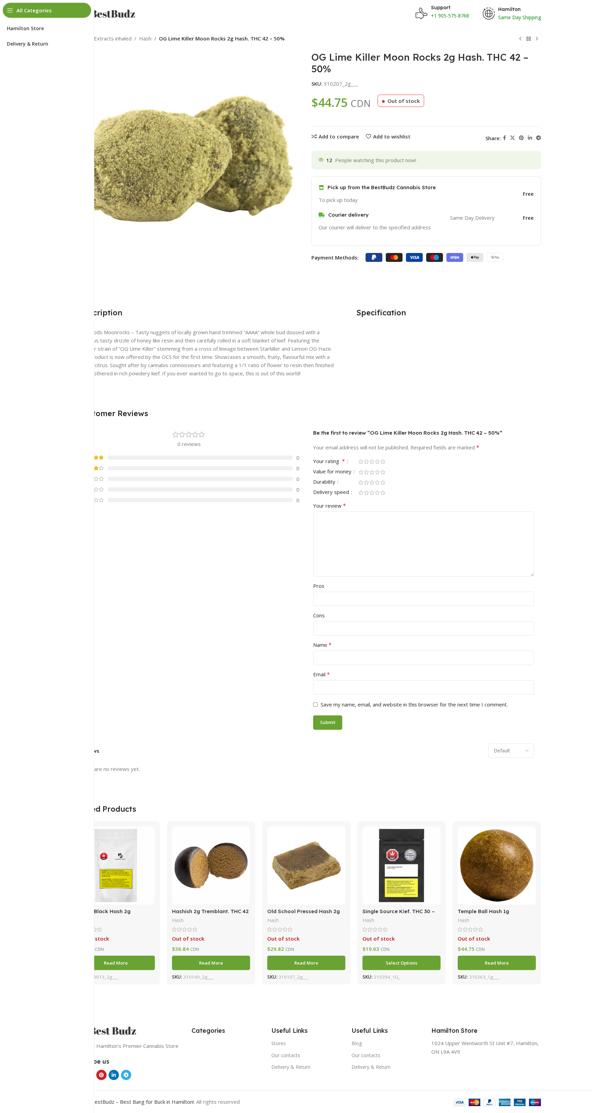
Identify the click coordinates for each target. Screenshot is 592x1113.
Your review (329, 505)
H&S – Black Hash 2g (104, 911)
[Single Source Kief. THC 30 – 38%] (401, 865)
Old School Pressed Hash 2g (303, 911)
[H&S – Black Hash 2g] (116, 865)
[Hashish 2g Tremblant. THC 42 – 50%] (211, 865)
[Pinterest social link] (521, 138)
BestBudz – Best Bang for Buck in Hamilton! (142, 1101)
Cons (319, 615)
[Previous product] (520, 39)
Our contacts (285, 1055)
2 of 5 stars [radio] (366, 461)
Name (322, 645)
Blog (357, 1043)
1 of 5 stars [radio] (360, 461)
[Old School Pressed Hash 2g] (306, 865)
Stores (278, 1043)
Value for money (333, 472)
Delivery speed (331, 492)
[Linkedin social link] (530, 138)
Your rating (329, 461)
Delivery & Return (290, 1067)
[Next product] (537, 39)
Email (321, 674)
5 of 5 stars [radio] (382, 461)
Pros (318, 585)
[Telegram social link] (538, 138)
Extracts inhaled (113, 38)
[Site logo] (106, 13)
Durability (325, 482)
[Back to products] (529, 39)
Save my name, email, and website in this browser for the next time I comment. (414, 704)
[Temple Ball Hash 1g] (497, 865)
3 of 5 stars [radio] (371, 461)
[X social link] (512, 138)
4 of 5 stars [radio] (377, 461)
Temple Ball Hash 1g (483, 911)
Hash (145, 38)
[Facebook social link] (504, 138)
